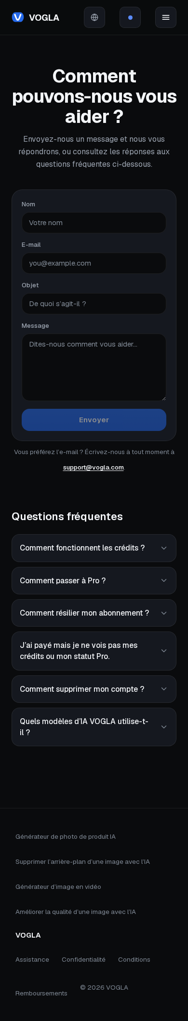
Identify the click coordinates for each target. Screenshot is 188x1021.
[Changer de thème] (130, 17)
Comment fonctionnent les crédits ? (82, 548)
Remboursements (41, 993)
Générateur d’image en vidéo (58, 886)
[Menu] (165, 17)
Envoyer (94, 419)
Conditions (134, 959)
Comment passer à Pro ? (63, 581)
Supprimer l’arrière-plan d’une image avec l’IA (82, 861)
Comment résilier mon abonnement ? (84, 613)
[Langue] (94, 17)
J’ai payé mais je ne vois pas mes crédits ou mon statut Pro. (78, 650)
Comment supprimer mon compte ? (82, 689)
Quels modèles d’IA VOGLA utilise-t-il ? (84, 727)
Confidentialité (84, 959)
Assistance (32, 959)
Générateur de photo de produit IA (65, 836)
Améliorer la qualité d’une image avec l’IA (75, 911)
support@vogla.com (93, 467)
